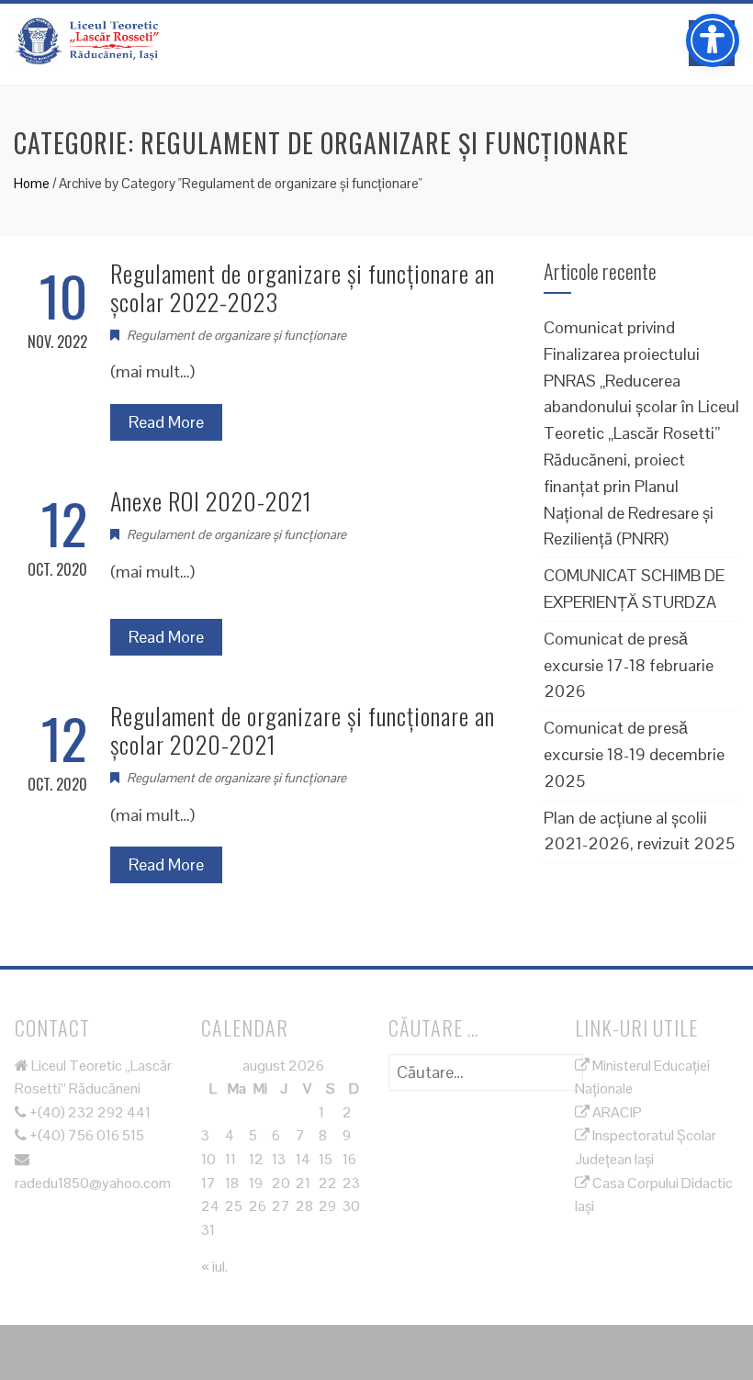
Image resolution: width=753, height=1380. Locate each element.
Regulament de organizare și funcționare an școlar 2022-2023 (302, 287)
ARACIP (616, 1112)
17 (208, 1183)
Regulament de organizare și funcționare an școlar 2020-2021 (302, 730)
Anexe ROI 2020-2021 (211, 501)
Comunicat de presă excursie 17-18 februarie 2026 (629, 665)
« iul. (214, 1266)
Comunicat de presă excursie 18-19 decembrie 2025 (634, 754)
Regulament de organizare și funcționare (236, 335)
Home (32, 183)
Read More (166, 421)
